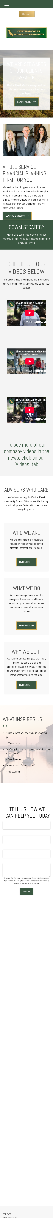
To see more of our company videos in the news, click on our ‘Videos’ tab (26, 454)
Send (25, 891)
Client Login (26, 14)
